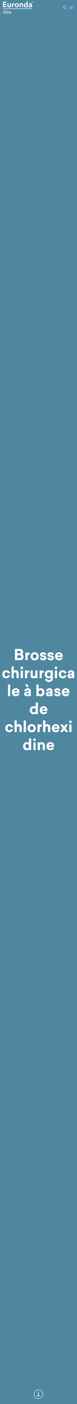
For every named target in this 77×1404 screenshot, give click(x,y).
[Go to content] (38, 1395)
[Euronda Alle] (18, 7)
